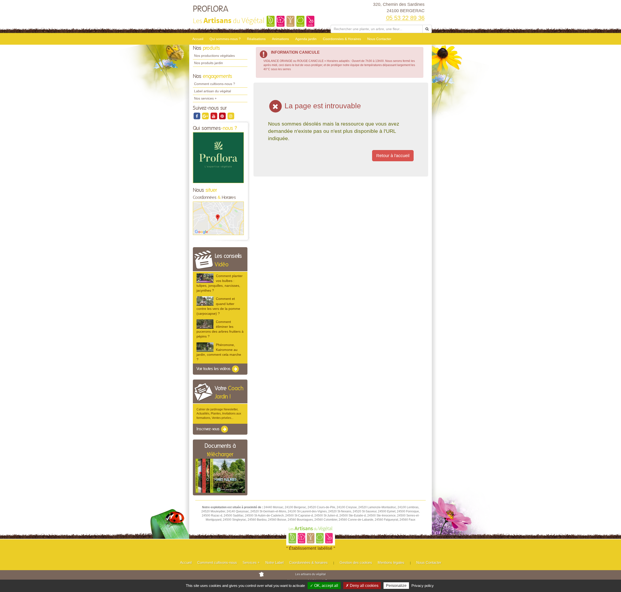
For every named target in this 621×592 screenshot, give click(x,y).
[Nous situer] (218, 218)
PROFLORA (210, 9)
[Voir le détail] (204, 278)
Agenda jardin (306, 39)
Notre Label (274, 562)
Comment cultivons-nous (217, 562)
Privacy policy (422, 586)
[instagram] (231, 116)
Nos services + (205, 98)
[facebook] (197, 116)
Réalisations (256, 39)
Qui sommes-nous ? (225, 39)
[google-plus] (205, 116)
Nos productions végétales (214, 56)
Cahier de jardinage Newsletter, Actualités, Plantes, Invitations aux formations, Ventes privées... (218, 413)
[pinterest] (222, 116)
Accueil (197, 39)
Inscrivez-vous (208, 429)
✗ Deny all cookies (362, 586)
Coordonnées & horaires (308, 562)
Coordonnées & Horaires (342, 39)
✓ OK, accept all (324, 586)
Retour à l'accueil (392, 155)
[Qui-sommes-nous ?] (218, 157)
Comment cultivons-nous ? (214, 84)
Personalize (396, 586)
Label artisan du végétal (212, 91)
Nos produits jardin (208, 63)
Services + (251, 562)
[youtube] (214, 116)
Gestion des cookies (356, 562)
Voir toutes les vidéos (213, 369)
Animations (280, 39)
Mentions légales (391, 562)
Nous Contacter (379, 39)
